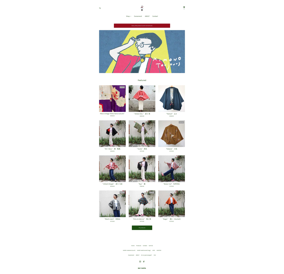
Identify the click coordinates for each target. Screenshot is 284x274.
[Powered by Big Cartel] (142, 268)
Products (138, 245)
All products (142, 227)
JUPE (153, 250)
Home (132, 245)
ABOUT (147, 16)
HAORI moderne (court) (129, 250)
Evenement (138, 16)
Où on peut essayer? (146, 255)
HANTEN (159, 250)
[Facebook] (144, 261)
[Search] (100, 8)
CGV (155, 255)
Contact (155, 16)
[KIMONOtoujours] (142, 8)
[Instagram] (140, 261)
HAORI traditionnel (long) (144, 250)
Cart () (151, 245)
